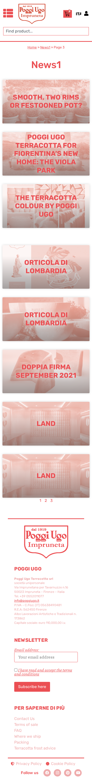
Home (32, 47)
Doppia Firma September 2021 (46, 371)
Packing (21, 742)
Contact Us (24, 718)
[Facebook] (47, 773)
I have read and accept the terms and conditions (43, 672)
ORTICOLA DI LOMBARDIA (46, 319)
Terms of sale (26, 724)
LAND (46, 476)
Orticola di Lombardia (46, 267)
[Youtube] (78, 773)
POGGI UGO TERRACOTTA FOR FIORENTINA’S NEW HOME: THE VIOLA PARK (46, 153)
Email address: (26, 650)
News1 (45, 47)
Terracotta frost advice (35, 748)
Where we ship (27, 736)
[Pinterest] (67, 773)
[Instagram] (57, 773)
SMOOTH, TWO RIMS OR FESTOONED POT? (46, 101)
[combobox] (46, 31)
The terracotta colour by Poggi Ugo (46, 206)
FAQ (18, 730)
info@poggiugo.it (26, 600)
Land (46, 423)
